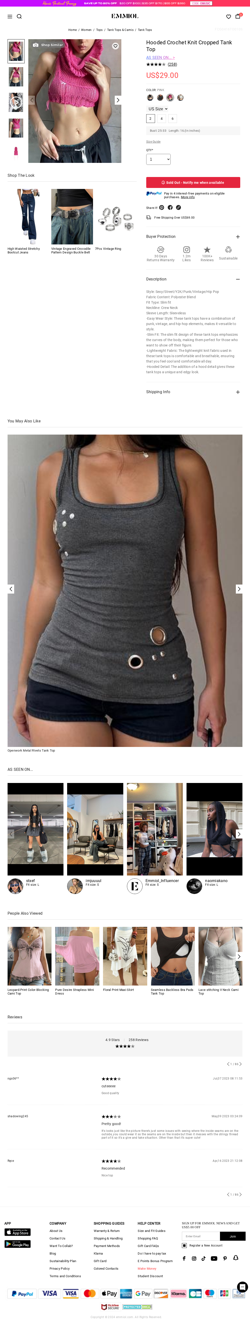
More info (188, 197)
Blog (53, 1253)
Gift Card (100, 1261)
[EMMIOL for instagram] (194, 1258)
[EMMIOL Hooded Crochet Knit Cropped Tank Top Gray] (160, 100)
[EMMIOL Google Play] (17, 1247)
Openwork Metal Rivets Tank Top (31, 750)
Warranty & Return (107, 1231)
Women (86, 30)
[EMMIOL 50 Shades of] (36, 838)
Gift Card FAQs (148, 1246)
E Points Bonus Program (155, 1261)
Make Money (147, 1268)
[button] (239, 833)
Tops (99, 30)
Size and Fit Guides (152, 1231)
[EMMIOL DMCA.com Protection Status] (137, 1310)
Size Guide (153, 141)
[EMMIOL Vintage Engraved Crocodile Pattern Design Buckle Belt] (72, 216)
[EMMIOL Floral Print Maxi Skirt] (125, 956)
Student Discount (150, 1276)
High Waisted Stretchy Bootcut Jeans (24, 250)
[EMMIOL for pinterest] (225, 1258)
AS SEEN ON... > (160, 57)
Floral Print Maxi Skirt (118, 990)
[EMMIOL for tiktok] (203, 1258)
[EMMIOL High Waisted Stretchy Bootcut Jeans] (28, 216)
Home (72, 30)
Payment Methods (107, 1246)
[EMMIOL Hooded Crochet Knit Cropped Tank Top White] (180, 100)
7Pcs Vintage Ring (108, 249)
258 (172, 64)
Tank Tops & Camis (120, 30)
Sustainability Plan (63, 1261)
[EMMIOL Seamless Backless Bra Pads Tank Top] (173, 956)
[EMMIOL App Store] (17, 1235)
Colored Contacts (106, 1268)
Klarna (98, 1253)
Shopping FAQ (148, 1238)
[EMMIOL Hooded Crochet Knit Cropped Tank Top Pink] (170, 100)
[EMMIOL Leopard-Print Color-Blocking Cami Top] (30, 956)
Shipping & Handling (108, 1238)
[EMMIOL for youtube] (214, 1258)
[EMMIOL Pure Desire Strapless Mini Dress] (77, 956)
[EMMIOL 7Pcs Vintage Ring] (116, 216)
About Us (56, 1231)
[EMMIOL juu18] (95, 838)
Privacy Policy (60, 1268)
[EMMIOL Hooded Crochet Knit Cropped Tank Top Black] (150, 100)
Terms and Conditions (65, 1276)
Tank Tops (145, 30)
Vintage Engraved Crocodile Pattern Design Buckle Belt (71, 250)
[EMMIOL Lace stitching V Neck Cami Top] (220, 956)
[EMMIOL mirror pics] (155, 838)
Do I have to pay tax (152, 1253)
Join (233, 1236)
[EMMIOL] (215, 838)
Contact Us (57, 1238)
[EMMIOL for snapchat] (236, 1257)
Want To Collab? (61, 1246)
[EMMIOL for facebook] (184, 1258)
